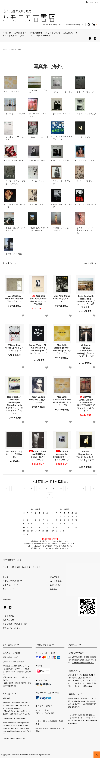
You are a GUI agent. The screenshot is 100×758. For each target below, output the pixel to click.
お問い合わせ (36, 32)
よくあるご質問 (52, 32)
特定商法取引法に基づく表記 (15, 624)
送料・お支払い (10, 35)
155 (93, 488)
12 (83, 488)
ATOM (11, 620)
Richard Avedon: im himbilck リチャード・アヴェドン (61, 455)
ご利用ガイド (20, 32)
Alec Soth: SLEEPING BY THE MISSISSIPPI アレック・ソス (62, 401)
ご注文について (70, 32)
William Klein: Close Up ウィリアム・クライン (14, 348)
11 (75, 488)
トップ (5, 49)
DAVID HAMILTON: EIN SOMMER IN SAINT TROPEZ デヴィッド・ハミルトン (86, 404)
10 (68, 488)
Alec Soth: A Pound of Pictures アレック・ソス (14, 299)
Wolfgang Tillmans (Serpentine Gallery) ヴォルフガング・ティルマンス (85, 352)
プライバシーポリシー (12, 628)
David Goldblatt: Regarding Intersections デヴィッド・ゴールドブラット (85, 301)
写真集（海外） (16, 49)
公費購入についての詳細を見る (83, 663)
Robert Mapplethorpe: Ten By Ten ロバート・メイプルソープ (85, 457)
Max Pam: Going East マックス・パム (62, 299)
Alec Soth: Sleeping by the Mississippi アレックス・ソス (62, 349)
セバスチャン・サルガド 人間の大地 (14, 454)
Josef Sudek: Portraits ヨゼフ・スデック (38, 400)
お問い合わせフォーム (10, 677)
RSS (5, 620)
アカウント (92, 2)
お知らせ (7, 32)
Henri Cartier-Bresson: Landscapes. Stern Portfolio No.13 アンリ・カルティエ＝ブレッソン (14, 405)
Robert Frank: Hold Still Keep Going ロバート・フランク (39, 455)
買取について (26, 35)
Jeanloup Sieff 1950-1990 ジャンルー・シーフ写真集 (38, 300)
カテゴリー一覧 (43, 35)
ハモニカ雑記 (8, 616)
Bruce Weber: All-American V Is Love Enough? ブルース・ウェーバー (38, 350)
